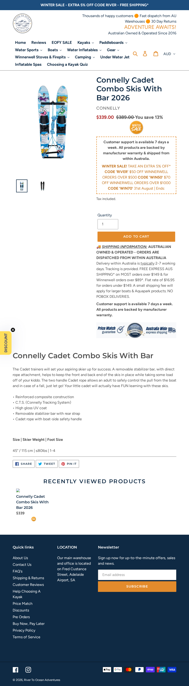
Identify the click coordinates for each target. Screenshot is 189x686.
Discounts (21, 610)
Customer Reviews (28, 584)
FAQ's (17, 571)
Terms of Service (26, 637)
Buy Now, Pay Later (28, 623)
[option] (20, 187)
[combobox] (94, 391)
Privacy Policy (24, 630)
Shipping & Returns (28, 578)
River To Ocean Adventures (42, 680)
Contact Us (22, 564)
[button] (6, 343)
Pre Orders (21, 617)
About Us (20, 558)
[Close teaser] (13, 330)
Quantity (104, 215)
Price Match (22, 603)
